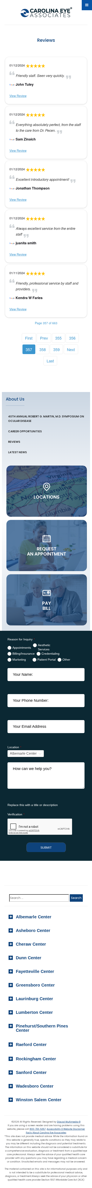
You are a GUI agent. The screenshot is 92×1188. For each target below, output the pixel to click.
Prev (44, 338)
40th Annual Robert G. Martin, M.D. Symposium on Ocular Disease (46, 418)
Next (71, 349)
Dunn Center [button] (28, 957)
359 (56, 349)
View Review (18, 96)
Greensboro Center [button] (35, 985)
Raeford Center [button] (31, 1044)
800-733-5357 (38, 1129)
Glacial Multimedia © (68, 1121)
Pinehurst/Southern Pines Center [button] (42, 1028)
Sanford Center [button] (31, 1072)
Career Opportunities (25, 431)
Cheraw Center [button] (31, 944)
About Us (15, 399)
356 (72, 338)
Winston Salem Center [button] (38, 1099)
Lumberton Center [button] (34, 1012)
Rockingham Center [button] (36, 1058)
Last (50, 360)
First (29, 338)
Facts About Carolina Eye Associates (46, 1132)
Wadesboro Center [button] (34, 1086)
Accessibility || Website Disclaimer (66, 1129)
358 (42, 349)
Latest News (17, 452)
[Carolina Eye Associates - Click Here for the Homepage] (45, 13)
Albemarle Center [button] (33, 917)
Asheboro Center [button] (33, 930)
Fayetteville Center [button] (35, 971)
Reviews (14, 442)
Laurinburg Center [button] (34, 998)
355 (58, 338)
